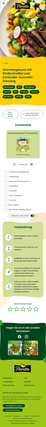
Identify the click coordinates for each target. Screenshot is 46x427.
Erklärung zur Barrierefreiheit (22, 418)
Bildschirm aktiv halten (20, 216)
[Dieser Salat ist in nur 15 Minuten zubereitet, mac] (15, 348)
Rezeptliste (7, 378)
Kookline (32, 423)
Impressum (17, 416)
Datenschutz (35, 416)
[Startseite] (23, 5)
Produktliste (8, 382)
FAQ (25, 378)
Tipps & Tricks (8, 385)
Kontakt (27, 382)
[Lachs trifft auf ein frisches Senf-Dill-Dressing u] (31, 348)
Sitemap (8, 416)
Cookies (26, 416)
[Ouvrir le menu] (42, 3)
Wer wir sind (29, 385)
